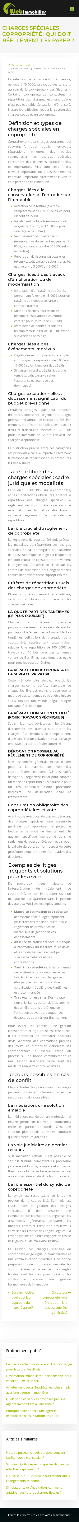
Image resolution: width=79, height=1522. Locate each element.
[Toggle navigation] (72, 9)
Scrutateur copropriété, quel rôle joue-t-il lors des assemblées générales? (55, 1302)
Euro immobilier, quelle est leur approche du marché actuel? (23, 1300)
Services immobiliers (23, 64)
